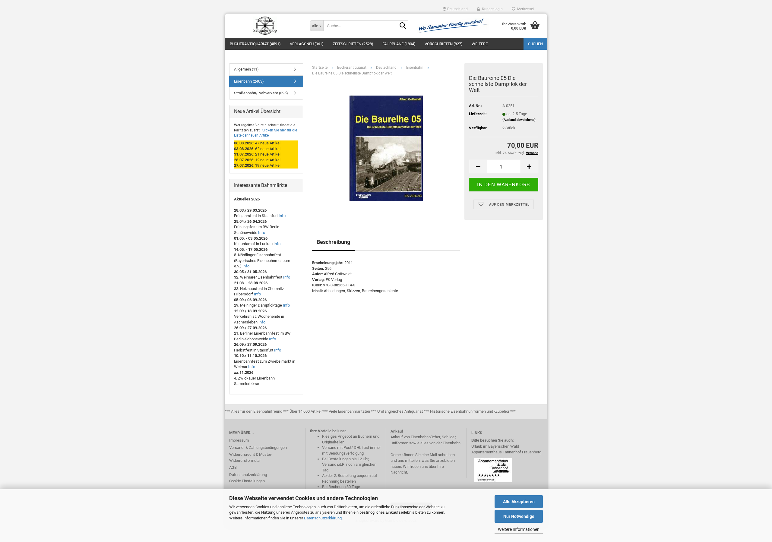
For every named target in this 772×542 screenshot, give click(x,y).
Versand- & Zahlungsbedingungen (258, 447)
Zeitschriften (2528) (353, 44)
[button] (455, 9)
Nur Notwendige (518, 516)
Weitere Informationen (518, 529)
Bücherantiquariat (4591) (255, 44)
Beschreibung (333, 242)
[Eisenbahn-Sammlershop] (265, 26)
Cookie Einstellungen (247, 481)
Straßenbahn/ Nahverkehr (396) (261, 93)
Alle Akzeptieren (519, 501)
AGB (233, 467)
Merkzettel (524, 9)
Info (282, 215)
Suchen (535, 44)
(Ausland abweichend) (519, 120)
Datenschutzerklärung (323, 518)
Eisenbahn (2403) (249, 81)
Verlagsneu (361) (307, 44)
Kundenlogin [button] (491, 9)
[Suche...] (402, 25)
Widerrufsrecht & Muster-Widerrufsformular (250, 457)
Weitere (480, 44)
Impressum (239, 440)
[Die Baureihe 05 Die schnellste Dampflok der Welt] (386, 148)
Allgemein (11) (246, 69)
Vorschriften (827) (444, 44)
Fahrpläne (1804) (399, 44)
